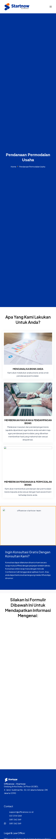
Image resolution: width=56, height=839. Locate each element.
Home (13, 166)
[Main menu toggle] (50, 6)
